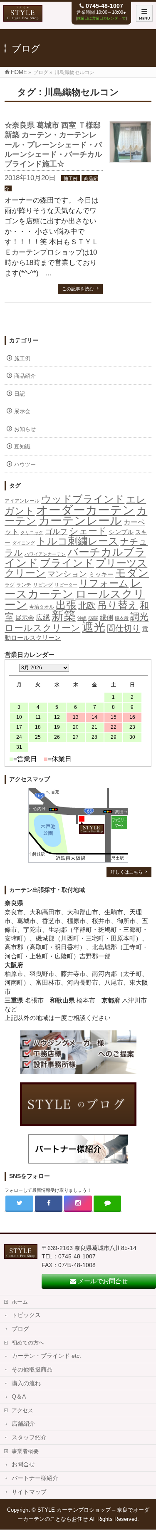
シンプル (121, 532)
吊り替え (117, 605)
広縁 (43, 617)
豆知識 (22, 446)
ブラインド (67, 563)
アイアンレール (22, 501)
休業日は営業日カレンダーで (101, 18)
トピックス (26, 1315)
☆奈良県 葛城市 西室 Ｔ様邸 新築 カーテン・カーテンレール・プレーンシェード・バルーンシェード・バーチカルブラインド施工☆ (53, 144)
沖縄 (82, 618)
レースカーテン (73, 588)
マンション (67, 573)
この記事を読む (78, 288)
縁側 (106, 617)
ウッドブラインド (82, 499)
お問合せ (23, 1464)
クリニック (31, 532)
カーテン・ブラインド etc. (46, 1356)
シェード (88, 531)
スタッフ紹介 (29, 1437)
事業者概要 (25, 1451)
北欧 (87, 606)
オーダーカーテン (85, 510)
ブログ (20, 1329)
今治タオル (41, 607)
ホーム (20, 1302)
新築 (64, 615)
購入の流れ (26, 1383)
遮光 (93, 627)
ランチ (23, 585)
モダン (132, 573)
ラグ (10, 585)
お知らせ (25, 429)
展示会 (22, 411)
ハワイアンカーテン (45, 554)
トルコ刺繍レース (78, 541)
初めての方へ (28, 1342)
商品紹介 (25, 376)
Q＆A (19, 1397)
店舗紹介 (23, 1424)
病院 (93, 618)
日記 (19, 394)
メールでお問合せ (102, 1281)
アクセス (22, 1410)
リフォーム (104, 583)
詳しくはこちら (127, 871)
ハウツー (25, 464)
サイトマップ (29, 1492)
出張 (66, 605)
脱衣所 (122, 618)
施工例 (70, 178)
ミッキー (101, 574)
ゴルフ (56, 531)
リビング (43, 585)
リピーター (65, 584)
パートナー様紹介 (35, 1478)
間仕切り (123, 628)
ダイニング (23, 542)
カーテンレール (80, 520)
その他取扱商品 (32, 1370)
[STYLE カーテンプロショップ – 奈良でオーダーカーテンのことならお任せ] (22, 17)
